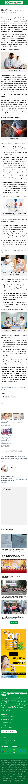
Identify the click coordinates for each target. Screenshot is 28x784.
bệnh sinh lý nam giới (18, 419)
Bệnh (8, 8)
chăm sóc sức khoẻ (19, 458)
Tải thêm (14, 623)
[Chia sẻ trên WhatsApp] (7, 451)
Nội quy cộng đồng (8, 719)
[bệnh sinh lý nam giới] (18, 416)
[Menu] (2, 3)
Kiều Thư (17, 12)
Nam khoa (3, 8)
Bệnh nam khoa (10, 458)
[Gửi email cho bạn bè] (15, 451)
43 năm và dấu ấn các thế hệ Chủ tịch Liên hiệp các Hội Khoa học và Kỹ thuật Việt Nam (13, 556)
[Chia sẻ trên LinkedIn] (21, 451)
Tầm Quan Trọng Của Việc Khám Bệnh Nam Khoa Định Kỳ (6, 421)
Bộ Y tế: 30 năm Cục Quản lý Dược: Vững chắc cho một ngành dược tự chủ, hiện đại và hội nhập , (14, 597)
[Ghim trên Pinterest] (18, 451)
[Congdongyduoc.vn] (14, 2)
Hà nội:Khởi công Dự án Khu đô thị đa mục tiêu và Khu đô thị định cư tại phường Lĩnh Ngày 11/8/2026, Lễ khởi (13, 576)
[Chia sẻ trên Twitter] (12, 451)
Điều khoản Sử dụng (8, 717)
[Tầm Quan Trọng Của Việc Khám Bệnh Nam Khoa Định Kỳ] (6, 416)
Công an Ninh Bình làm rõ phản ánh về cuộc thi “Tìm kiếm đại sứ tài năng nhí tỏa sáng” (13, 550)
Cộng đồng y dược (13, 34)
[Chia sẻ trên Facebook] (9, 451)
